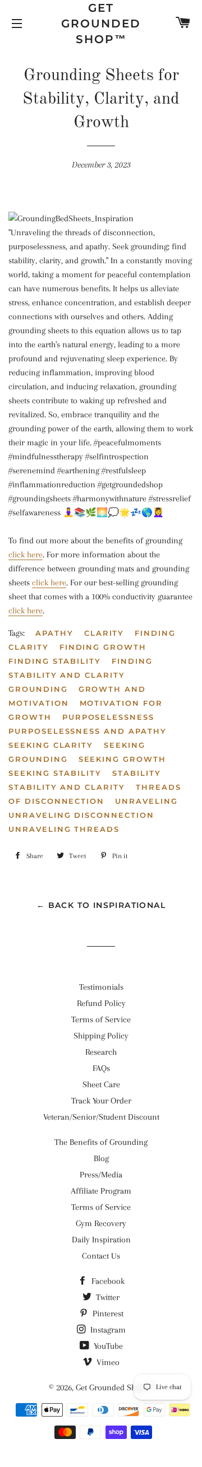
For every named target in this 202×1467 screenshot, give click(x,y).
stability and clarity (66, 787)
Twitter (107, 1297)
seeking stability (55, 773)
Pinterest (106, 1313)
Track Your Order (101, 1101)
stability (136, 773)
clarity (104, 632)
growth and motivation (77, 695)
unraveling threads (64, 829)
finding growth (102, 646)
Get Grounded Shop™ (101, 23)
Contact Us (101, 1256)
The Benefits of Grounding (101, 1142)
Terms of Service (101, 1019)
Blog (101, 1158)
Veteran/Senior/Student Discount (101, 1117)
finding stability (54, 660)
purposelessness (108, 716)
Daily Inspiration (101, 1240)
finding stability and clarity (80, 667)
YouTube (107, 1346)
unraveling (146, 801)
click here (25, 554)
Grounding (38, 688)
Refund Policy (101, 1003)
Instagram (107, 1330)
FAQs (101, 1068)
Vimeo (107, 1362)
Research (101, 1052)
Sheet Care (101, 1084)
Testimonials (101, 987)
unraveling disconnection (81, 815)
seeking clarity (50, 745)
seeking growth (122, 759)
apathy (54, 632)
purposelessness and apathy (87, 730)
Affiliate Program (101, 1191)
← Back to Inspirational (101, 905)
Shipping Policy (101, 1036)
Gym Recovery (101, 1223)
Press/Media (101, 1175)
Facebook (107, 1281)
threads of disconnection (94, 794)
